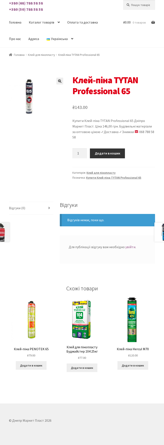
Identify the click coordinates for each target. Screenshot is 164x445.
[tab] (31, 208)
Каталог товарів (41, 22)
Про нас (15, 39)
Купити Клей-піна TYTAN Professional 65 (113, 177)
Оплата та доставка (82, 22)
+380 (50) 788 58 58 (26, 9)
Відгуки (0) (17, 208)
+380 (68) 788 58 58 (26, 3)
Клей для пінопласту (41, 55)
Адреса (33, 39)
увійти (130, 247)
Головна (15, 22)
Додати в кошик (107, 153)
